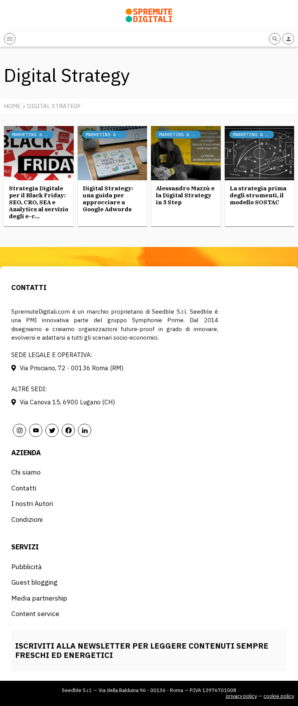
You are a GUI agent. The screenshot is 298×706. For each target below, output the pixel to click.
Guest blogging (34, 582)
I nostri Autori (32, 503)
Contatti (23, 487)
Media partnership (39, 598)
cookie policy (278, 696)
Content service (35, 613)
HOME (12, 106)
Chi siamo (26, 472)
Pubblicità (26, 566)
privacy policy (241, 696)
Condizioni (27, 519)
